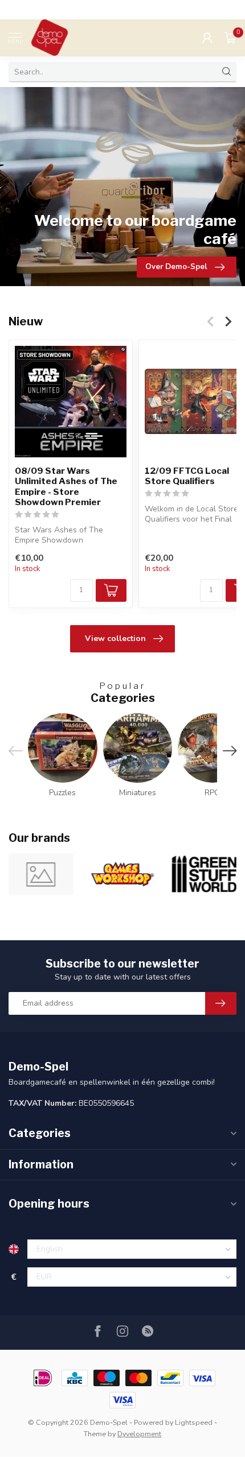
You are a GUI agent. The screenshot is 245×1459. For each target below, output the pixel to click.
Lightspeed (194, 1422)
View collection (115, 638)
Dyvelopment (139, 1434)
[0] (230, 37)
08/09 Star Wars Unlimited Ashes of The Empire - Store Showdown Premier (66, 486)
